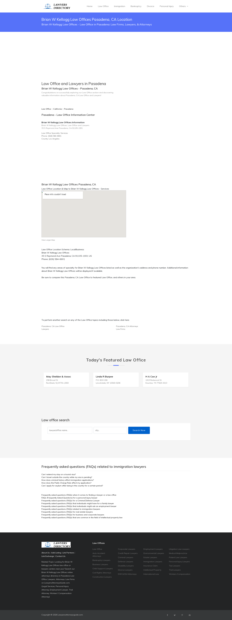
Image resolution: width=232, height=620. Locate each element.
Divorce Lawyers (125, 570)
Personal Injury (167, 6)
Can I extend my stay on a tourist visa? (58, 474)
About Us (45, 552)
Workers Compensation (179, 574)
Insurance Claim (151, 566)
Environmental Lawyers (154, 553)
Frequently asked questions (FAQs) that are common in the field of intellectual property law (81, 517)
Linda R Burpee (68, 376)
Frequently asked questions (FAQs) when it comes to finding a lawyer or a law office (78, 495)
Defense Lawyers (125, 561)
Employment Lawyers (153, 549)
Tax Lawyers (174, 566)
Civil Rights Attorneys (102, 573)
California (57, 109)
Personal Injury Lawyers (179, 561)
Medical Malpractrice (178, 553)
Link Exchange (47, 556)
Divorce (150, 6)
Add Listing (56, 552)
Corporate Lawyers (126, 549)
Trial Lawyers (175, 570)
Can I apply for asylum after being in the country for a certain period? (72, 485)
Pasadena (68, 109)
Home (90, 6)
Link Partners (68, 552)
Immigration (119, 6)
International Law (151, 574)
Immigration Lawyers (153, 561)
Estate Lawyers (150, 557)
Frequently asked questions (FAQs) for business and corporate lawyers (72, 514)
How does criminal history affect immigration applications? (67, 480)
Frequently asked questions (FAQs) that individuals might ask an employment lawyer (78, 506)
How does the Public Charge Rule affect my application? (66, 483)
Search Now (139, 430)
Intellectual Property (152, 570)
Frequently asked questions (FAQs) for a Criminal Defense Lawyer (70, 500)
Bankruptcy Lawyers (101, 560)
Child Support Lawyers (103, 568)
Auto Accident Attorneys (99, 554)
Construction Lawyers (102, 577)
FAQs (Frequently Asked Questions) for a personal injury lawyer (69, 498)
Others (182, 6)
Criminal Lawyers (125, 557)
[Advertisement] (116, 50)
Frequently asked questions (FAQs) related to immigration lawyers (70, 509)
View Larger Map (48, 240)
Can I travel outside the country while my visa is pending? (66, 477)
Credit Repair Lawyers (128, 553)
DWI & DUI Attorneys (127, 574)
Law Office (103, 6)
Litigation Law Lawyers (179, 549)
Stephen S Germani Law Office (176, 376)
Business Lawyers (100, 564)
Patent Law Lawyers (178, 557)
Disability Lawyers (126, 566)
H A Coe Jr (115, 376)
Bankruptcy (136, 6)
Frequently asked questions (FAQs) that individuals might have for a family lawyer (77, 503)
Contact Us (60, 556)
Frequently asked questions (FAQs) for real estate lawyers (67, 512)
